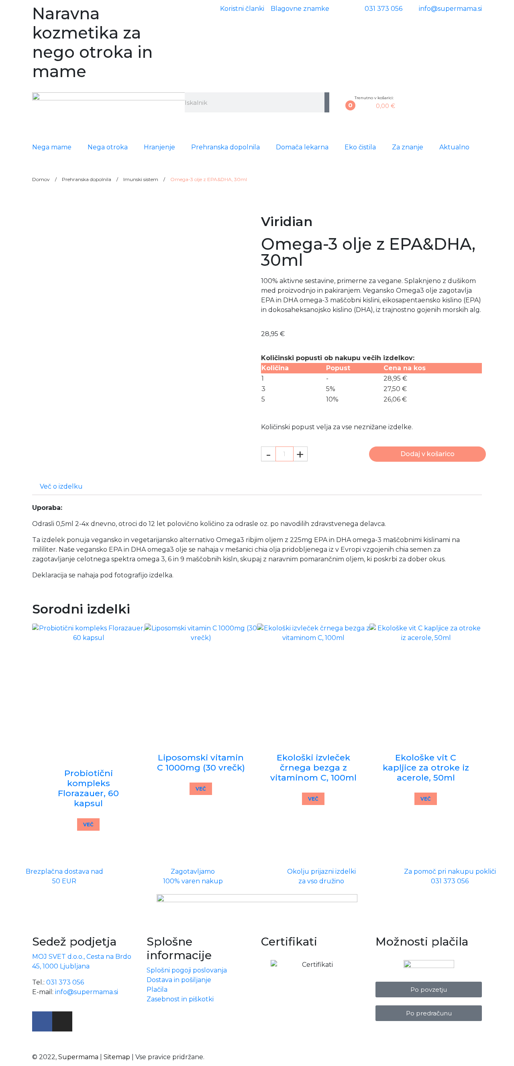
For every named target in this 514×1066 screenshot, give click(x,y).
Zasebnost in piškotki (180, 999)
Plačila (157, 989)
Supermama (78, 1057)
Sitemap (117, 1057)
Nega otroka (108, 147)
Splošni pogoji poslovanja (187, 970)
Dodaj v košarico (427, 454)
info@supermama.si (86, 992)
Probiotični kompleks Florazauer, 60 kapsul (88, 788)
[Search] (326, 102)
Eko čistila (360, 147)
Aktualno (454, 147)
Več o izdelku (61, 486)
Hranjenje (159, 147)
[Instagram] (62, 1021)
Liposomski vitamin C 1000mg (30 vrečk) (201, 762)
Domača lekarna (302, 147)
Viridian (286, 221)
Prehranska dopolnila (225, 147)
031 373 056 (65, 982)
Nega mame (51, 147)
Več (88, 824)
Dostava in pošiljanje (179, 980)
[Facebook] (42, 1021)
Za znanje (407, 147)
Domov (41, 179)
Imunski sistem (140, 179)
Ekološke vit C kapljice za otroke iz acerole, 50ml (426, 767)
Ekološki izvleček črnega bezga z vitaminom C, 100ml (313, 767)
